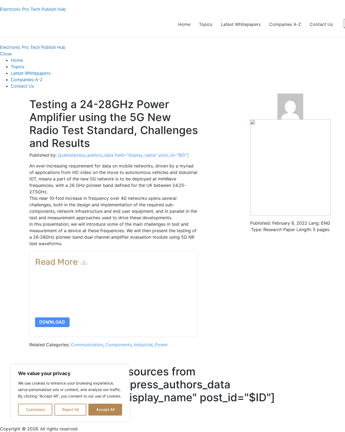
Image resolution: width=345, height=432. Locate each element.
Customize (35, 409)
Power (161, 344)
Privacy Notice (48, 304)
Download (52, 322)
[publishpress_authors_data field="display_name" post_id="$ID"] (123, 155)
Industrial (143, 344)
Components (118, 344)
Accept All (105, 409)
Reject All (70, 409)
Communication (87, 344)
